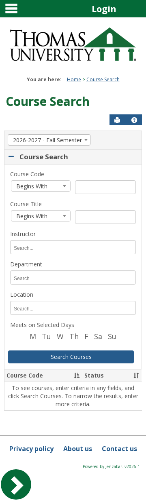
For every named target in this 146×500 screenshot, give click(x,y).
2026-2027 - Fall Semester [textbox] (46, 140)
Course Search (103, 79)
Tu (46, 336)
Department (26, 264)
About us (77, 448)
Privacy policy (31, 448)
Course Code (27, 174)
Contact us (119, 448)
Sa (98, 336)
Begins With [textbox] (31, 186)
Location (21, 294)
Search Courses (71, 357)
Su (112, 336)
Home (74, 79)
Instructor (23, 234)
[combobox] (49, 140)
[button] (134, 120)
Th (74, 336)
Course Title (26, 204)
